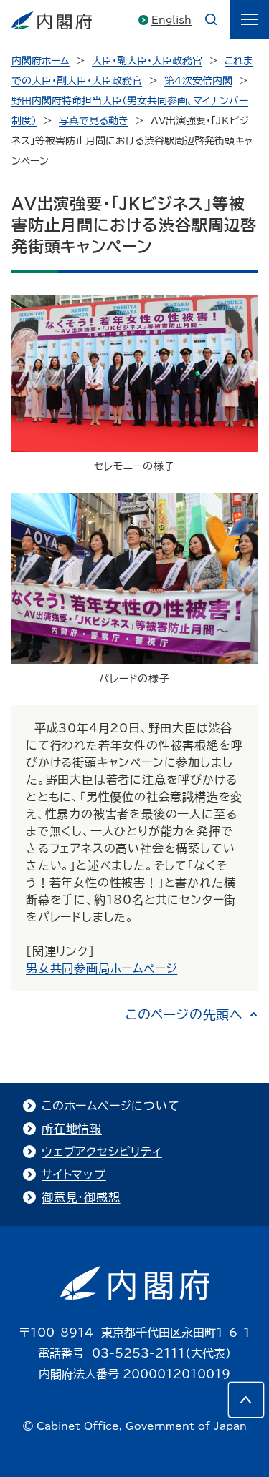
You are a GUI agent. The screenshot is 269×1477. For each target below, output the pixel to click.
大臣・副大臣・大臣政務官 (147, 61)
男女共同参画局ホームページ (101, 968)
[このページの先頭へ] (246, 1400)
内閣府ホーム (40, 61)
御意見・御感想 (81, 1197)
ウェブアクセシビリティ (102, 1151)
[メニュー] (249, 19)
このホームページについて (111, 1106)
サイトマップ (74, 1174)
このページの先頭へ (184, 1014)
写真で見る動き (93, 121)
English (171, 20)
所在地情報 (72, 1128)
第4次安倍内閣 (198, 81)
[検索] (211, 19)
